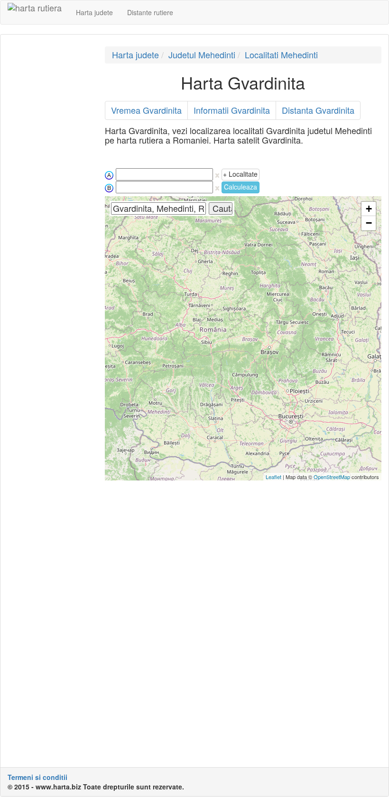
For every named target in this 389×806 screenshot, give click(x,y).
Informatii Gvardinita (232, 110)
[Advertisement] (49, 188)
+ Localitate (240, 174)
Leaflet (273, 476)
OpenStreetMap (332, 476)
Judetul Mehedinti (201, 54)
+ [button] (369, 209)
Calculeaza (240, 186)
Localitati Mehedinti (281, 54)
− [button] (369, 223)
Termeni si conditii (37, 777)
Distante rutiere (150, 12)
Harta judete (94, 12)
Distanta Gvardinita (318, 110)
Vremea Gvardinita (146, 110)
